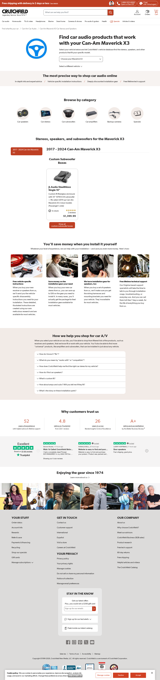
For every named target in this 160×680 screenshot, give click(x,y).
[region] (80, 496)
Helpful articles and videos (128, 563)
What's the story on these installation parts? (57, 391)
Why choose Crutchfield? (128, 528)
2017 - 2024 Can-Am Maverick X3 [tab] (25, 151)
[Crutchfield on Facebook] (68, 642)
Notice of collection (65, 579)
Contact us (61, 523)
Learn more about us (79, 478)
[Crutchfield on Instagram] (74, 642)
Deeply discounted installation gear (102, 82)
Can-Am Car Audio (29, 29)
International (62, 533)
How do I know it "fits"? (49, 354)
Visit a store (62, 543)
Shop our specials (19, 553)
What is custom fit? (47, 379)
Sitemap (97, 654)
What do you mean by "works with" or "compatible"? (61, 360)
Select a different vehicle (69, 66)
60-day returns (123, 553)
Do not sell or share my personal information (75, 574)
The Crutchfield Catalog (127, 568)
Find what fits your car (10, 29)
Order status (17, 523)
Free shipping (30, 3)
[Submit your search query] (111, 12)
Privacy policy (63, 559)
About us (121, 523)
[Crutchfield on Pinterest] (80, 642)
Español (60, 538)
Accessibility (86, 654)
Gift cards (16, 558)
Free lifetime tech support (134, 82)
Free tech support (124, 548)
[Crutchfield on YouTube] (92, 642)
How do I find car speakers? (51, 373)
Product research (124, 543)
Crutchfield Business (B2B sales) (130, 538)
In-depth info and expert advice (28, 82)
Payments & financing (21, 543)
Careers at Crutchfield (66, 548)
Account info (17, 528)
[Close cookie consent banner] (152, 673)
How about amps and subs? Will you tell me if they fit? (62, 385)
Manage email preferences (68, 584)
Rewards (15, 533)
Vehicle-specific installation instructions (64, 82)
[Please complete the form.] (94, 608)
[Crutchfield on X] (86, 642)
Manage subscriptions (21, 563)
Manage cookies (64, 569)
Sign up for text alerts (78, 619)
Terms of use (74, 654)
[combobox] (79, 12)
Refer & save (17, 538)
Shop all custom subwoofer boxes (62, 225)
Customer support (64, 528)
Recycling (16, 548)
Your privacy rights (65, 564)
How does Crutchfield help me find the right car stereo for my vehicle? (68, 366)
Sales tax (63, 654)
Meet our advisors (124, 533)
